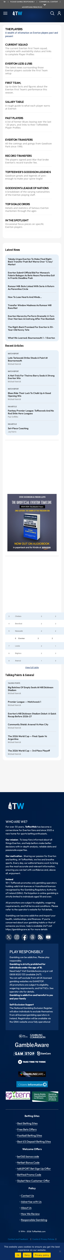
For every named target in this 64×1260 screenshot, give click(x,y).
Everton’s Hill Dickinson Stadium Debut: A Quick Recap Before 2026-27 (32, 715)
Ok (18, 1255)
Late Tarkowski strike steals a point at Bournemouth (28, 359)
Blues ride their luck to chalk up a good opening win (29, 394)
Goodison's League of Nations (27, 188)
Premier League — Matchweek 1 (24, 701)
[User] (59, 13)
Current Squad (16, 44)
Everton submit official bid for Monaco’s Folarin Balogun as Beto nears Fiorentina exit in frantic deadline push (31, 275)
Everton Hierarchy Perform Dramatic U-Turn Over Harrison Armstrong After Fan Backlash (31, 317)
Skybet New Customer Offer (33, 1180)
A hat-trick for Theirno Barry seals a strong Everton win (31, 377)
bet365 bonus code (28, 1156)
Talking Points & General (19, 675)
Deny (27, 1255)
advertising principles (32, 7)
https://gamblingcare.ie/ (18, 929)
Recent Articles (14, 345)
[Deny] (60, 1251)
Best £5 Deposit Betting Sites (34, 1141)
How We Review (30, 1213)
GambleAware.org (36, 971)
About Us (26, 1207)
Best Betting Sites (27, 1123)
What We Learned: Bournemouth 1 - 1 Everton (31, 338)
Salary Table (14, 101)
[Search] (52, 13)
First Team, (13, 82)
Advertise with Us (31, 1201)
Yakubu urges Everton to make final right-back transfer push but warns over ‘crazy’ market (30, 262)
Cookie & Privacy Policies (43, 1239)
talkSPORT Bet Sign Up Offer (34, 1168)
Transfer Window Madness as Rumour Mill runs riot (29, 307)
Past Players (14, 118)
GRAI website (20, 1021)
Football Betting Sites (29, 1135)
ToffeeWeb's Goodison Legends (28, 171)
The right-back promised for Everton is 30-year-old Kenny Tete (30, 328)
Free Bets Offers (27, 1129)
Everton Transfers (19, 139)
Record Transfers (18, 155)
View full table (32, 667)
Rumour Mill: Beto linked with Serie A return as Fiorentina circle (31, 287)
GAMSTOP (37, 981)
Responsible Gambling (34, 1219)
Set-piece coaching (18, 428)
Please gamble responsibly (22, 2)
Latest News (12, 249)
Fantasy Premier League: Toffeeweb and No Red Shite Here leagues (31, 412)
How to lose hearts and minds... (25, 297)
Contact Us (27, 1195)
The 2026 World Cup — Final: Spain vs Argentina (27, 737)
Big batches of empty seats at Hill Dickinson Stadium (30, 689)
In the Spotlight (17, 220)
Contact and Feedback (18, 1239)
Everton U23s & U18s (18, 63)
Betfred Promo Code (29, 1174)
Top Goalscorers (17, 204)
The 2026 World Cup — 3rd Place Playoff (29, 750)
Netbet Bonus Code (28, 1162)
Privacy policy (42, 1255)
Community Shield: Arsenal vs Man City (28, 724)
